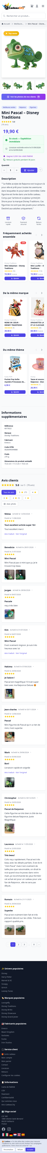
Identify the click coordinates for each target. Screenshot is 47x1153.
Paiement (5, 1094)
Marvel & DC (7, 980)
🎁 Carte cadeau (8, 1054)
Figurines (33, 107)
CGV (3, 1090)
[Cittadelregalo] (7, 1134)
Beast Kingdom (8, 1032)
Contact (5, 1065)
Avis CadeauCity (8, 1104)
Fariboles (5, 1035)
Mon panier (6, 1061)
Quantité (5, 165)
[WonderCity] (11, 1134)
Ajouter (16, 278)
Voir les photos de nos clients (24, 97)
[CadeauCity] (3, 1134)
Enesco (7, 442)
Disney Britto (7, 1009)
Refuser (20, 1149)
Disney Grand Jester (10, 1017)
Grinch (4, 987)
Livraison (5, 1068)
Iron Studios (7, 1042)
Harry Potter (7, 977)
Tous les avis (9, 492)
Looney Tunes (7, 991)
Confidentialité (8, 1097)
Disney (4, 973)
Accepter (30, 1149)
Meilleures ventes (9, 107)
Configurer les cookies (11, 1075)
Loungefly (6, 1002)
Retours (5, 1072)
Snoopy (5, 984)
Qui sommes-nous (9, 1101)
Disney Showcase (9, 1013)
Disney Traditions (12, 435)
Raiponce (22, 107)
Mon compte (7, 1057)
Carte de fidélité (8, 1087)
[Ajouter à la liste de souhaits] (40, 170)
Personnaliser (8, 1149)
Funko (4, 1039)
